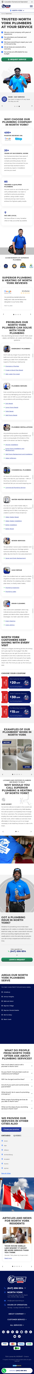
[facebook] (8, 1332)
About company (16, 1314)
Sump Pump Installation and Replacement (14, 449)
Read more (8, 1258)
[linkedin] (26, 1332)
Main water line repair (12, 374)
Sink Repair (9, 403)
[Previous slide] (3, 831)
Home (3, 13)
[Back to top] (31, 1365)
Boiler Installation (11, 525)
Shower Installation (11, 445)
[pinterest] (17, 1332)
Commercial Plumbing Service (15, 487)
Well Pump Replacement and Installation (18, 454)
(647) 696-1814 (18, 951)
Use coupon (5, 682)
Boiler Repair (9, 529)
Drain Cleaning (10, 621)
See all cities (6, 1173)
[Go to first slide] (31, 831)
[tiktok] (19, 1336)
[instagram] (21, 1332)
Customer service (16, 1320)
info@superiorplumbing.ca (15, 1300)
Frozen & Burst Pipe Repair (14, 370)
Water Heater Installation (13, 521)
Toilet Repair (9, 411)
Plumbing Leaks (10, 591)
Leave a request (17, 960)
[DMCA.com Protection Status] (17, 1365)
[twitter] (12, 1332)
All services (16, 1325)
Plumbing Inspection (12, 588)
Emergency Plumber (12, 366)
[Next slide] (32, 105)
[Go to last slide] (2, 105)
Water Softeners (10, 458)
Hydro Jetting (10, 625)
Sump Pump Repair (11, 407)
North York (17, 10)
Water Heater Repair (12, 517)
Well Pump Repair (11, 415)
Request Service (18, 59)
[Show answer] (31, 1066)
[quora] (3, 1332)
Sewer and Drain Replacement (15, 558)
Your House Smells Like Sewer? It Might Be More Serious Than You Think (17, 1249)
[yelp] (30, 1332)
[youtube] (14, 1336)
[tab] (14, 106)
